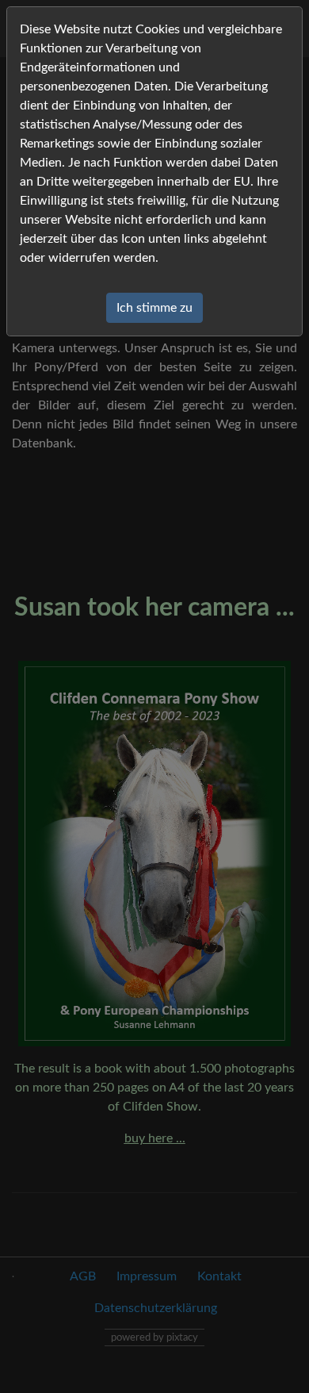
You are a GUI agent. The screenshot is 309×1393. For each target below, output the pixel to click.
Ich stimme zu (154, 307)
